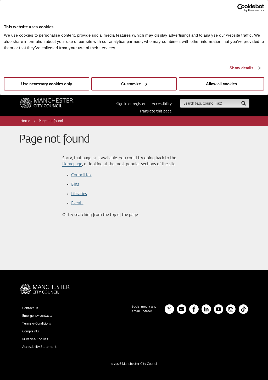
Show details (241, 68)
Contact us (30, 308)
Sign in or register (131, 104)
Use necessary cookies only (46, 84)
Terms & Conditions (36, 323)
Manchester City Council (53, 99)
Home (25, 121)
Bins (75, 184)
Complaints (30, 331)
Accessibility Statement (39, 347)
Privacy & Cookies (35, 339)
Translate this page (155, 111)
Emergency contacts (37, 315)
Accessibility (162, 104)
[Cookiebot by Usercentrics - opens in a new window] (241, 8)
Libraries (79, 194)
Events (77, 203)
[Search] (243, 103)
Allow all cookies (221, 84)
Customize (131, 84)
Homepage (72, 164)
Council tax (81, 175)
